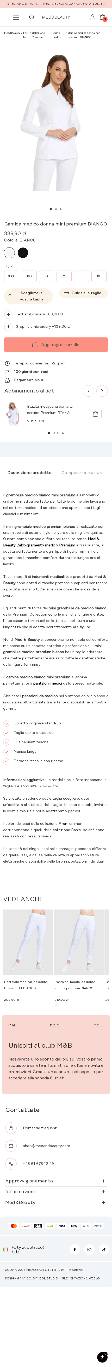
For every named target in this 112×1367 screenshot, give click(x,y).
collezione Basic (67, 830)
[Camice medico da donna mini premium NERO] (23, 252)
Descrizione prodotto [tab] (29, 472)
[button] (51, 209)
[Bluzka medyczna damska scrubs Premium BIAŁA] (95, 414)
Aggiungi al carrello (60, 344)
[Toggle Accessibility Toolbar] (102, 1357)
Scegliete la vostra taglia (31, 296)
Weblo (94, 1278)
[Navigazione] (16, 17)
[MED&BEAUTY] (55, 17)
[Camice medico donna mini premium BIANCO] (9, 252)
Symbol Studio (45, 1278)
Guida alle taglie (86, 293)
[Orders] (93, 18)
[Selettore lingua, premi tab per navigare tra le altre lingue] (5, 1249)
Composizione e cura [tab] (82, 472)
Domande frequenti (40, 1128)
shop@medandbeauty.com (46, 1146)
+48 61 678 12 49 (38, 1164)
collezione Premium (57, 824)
